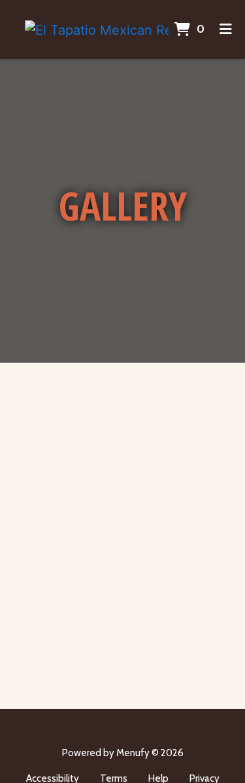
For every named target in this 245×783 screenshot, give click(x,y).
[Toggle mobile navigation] (226, 29)
